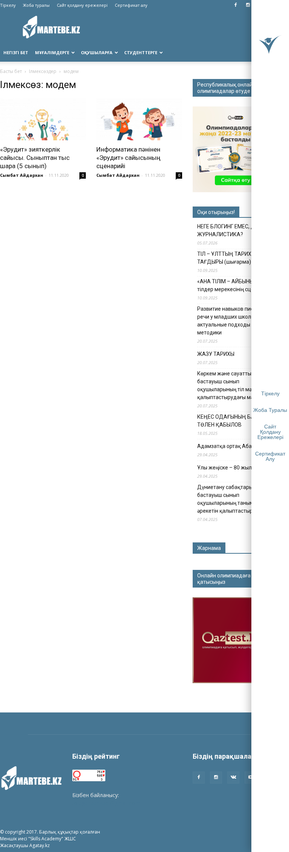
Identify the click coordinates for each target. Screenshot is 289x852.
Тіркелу (8, 5)
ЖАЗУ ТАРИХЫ (215, 354)
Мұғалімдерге (52, 52)
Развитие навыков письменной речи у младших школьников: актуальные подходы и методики (236, 321)
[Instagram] (248, 5)
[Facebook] (235, 5)
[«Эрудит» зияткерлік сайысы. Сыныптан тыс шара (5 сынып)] (43, 119)
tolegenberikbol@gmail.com (106, 802)
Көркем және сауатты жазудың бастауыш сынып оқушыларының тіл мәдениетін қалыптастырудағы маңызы (236, 385)
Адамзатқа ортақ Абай (226, 446)
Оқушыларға (97, 52)
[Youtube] (251, 778)
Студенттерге (140, 52)
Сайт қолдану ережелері (82, 5)
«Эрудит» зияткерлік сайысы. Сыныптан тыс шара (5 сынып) (35, 158)
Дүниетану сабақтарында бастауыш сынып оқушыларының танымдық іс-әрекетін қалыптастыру (234, 499)
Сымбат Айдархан (21, 175)
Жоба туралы (36, 5)
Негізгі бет (15, 52)
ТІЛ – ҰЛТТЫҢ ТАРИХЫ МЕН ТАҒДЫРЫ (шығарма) (232, 258)
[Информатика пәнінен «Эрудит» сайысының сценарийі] (139, 119)
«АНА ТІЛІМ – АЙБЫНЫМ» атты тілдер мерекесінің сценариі (235, 285)
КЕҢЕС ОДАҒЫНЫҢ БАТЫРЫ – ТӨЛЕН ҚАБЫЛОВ (235, 421)
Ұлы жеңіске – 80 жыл (224, 468)
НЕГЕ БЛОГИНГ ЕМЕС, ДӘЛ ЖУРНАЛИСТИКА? (230, 230)
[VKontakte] (233, 778)
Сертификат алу (131, 5)
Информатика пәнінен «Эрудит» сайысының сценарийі (128, 158)
